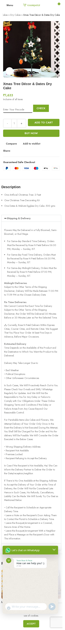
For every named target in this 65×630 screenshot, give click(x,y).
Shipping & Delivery (19, 218)
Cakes (5, 15)
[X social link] (17, 150)
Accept (31, 623)
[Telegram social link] (33, 150)
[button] (31, 218)
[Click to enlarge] (10, 71)
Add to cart (43, 122)
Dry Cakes (15, 15)
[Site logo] (31, 5)
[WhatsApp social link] (29, 150)
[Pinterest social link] (25, 150)
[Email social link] (21, 150)
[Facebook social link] (13, 150)
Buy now (31, 133)
